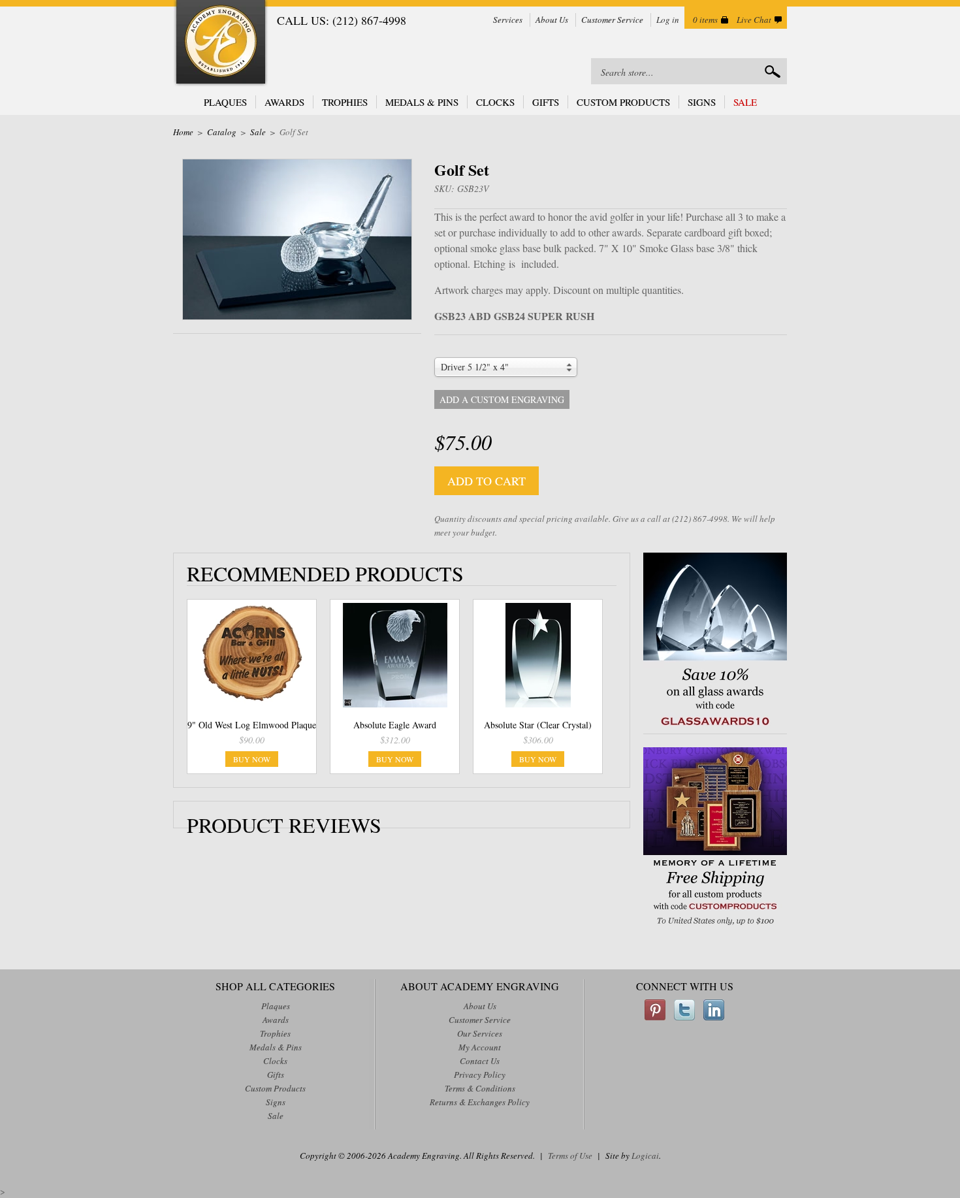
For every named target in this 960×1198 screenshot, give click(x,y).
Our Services (479, 1033)
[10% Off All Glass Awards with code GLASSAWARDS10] (715, 726)
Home (183, 132)
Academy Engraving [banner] (220, 43)
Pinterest (655, 1009)
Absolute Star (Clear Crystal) (538, 725)
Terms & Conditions (480, 1088)
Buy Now (251, 759)
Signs (702, 101)
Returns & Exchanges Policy (480, 1102)
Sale (745, 101)
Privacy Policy (479, 1074)
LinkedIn (713, 1009)
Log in (667, 19)
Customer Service (612, 19)
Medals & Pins (421, 101)
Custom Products (623, 101)
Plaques (225, 101)
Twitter (684, 1009)
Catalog (221, 132)
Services (507, 19)
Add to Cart (486, 481)
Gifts (545, 101)
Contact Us (480, 1061)
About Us (552, 19)
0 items (705, 19)
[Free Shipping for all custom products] (715, 926)
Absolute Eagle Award (394, 725)
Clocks (495, 101)
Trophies (345, 101)
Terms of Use (570, 1155)
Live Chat (754, 19)
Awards (284, 101)
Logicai (645, 1155)
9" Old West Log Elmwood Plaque (251, 725)
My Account (479, 1047)
